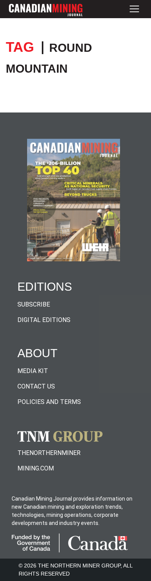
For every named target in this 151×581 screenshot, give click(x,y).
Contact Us (36, 386)
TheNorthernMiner (49, 453)
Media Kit (32, 371)
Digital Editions (43, 320)
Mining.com (35, 468)
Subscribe (33, 304)
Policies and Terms (49, 402)
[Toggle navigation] (134, 9)
